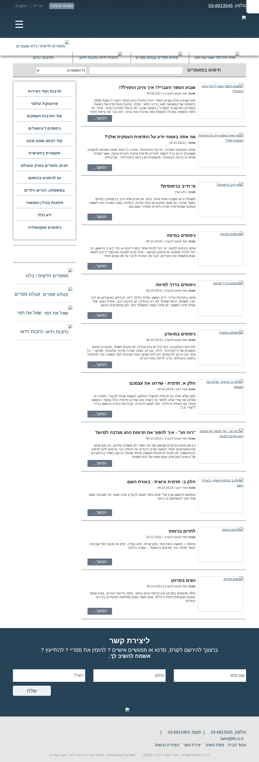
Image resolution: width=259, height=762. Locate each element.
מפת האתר (214, 745)
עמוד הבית (237, 745)
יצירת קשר (192, 745)
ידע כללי (44, 215)
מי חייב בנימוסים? (178, 186)
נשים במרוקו (183, 580)
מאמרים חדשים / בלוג (35, 48)
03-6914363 (179, 732)
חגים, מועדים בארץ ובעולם (44, 165)
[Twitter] (125, 6)
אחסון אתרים (95, 755)
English (21, 6)
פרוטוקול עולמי (44, 103)
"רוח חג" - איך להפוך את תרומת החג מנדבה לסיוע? (145, 432)
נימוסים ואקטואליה (44, 227)
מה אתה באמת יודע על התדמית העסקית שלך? (150, 136)
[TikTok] (27, 253)
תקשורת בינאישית (44, 153)
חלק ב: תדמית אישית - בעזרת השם (161, 481)
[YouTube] (135, 6)
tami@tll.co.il (232, 738)
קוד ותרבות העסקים (44, 116)
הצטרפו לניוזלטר (61, 6)
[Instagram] (89, 6)
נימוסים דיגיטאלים (44, 128)
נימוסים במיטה (181, 235)
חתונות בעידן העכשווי (44, 202)
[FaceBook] (116, 6)
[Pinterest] (98, 6)
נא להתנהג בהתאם (44, 178)
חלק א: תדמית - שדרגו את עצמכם (163, 383)
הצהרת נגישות (167, 745)
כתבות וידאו (88, 57)
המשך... (100, 118)
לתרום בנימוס (182, 531)
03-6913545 (220, 5)
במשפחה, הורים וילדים (44, 190)
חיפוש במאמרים (204, 70)
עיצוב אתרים (58, 755)
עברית (38, 6)
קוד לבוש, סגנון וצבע (44, 140)
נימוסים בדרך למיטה (176, 284)
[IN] (107, 6)
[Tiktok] (80, 6)
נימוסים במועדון (180, 334)
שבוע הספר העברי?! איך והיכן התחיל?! (157, 87)
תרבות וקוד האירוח (44, 91)
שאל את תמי (204, 57)
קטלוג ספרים (146, 57)
